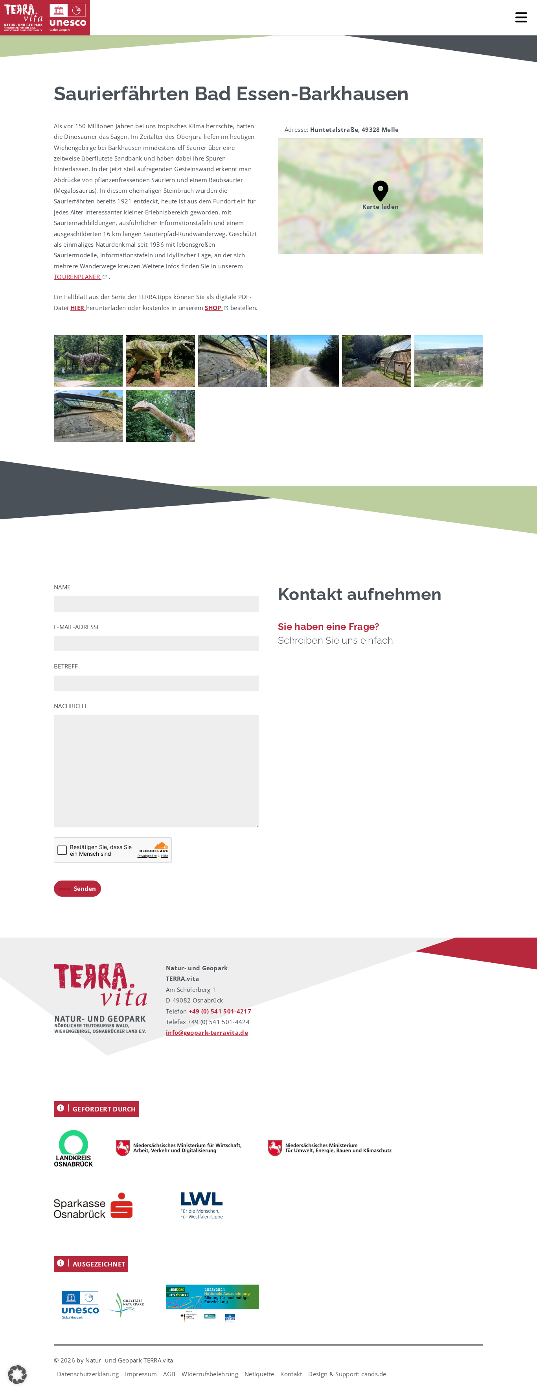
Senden (85, 888)
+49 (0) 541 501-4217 (220, 1011)
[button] (17, 1374)
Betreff (66, 666)
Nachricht (70, 706)
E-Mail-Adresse (77, 627)
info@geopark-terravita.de (207, 1032)
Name (62, 587)
